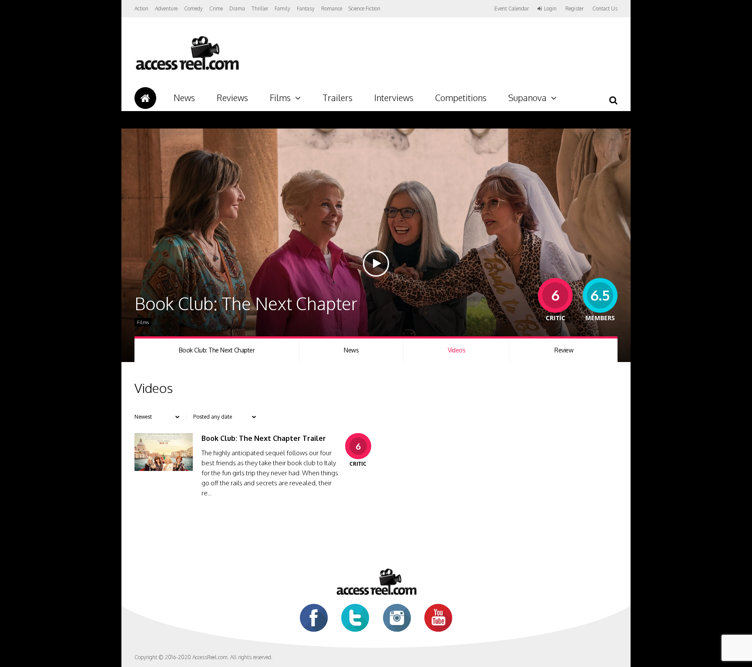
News (184, 97)
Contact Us (605, 8)
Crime (216, 8)
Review (563, 350)
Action (141, 8)
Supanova (527, 97)
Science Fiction (364, 8)
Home (145, 98)
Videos (456, 350)
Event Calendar (511, 8)
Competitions (461, 97)
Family (282, 8)
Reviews (232, 97)
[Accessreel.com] (186, 70)
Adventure (166, 8)
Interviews (393, 97)
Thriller (260, 8)
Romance (331, 8)
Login (550, 8)
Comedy (193, 8)
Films (280, 97)
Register (574, 8)
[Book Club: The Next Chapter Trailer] (163, 468)
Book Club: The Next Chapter (217, 350)
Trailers (337, 97)
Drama (237, 8)
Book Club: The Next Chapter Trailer (263, 438)
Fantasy (306, 8)
